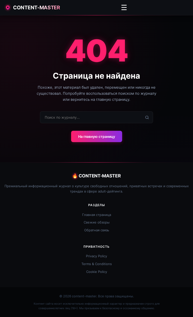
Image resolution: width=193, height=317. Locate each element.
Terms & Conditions (96, 264)
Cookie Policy (96, 272)
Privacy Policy (96, 256)
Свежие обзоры (97, 222)
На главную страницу (96, 136)
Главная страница (96, 215)
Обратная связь (96, 230)
